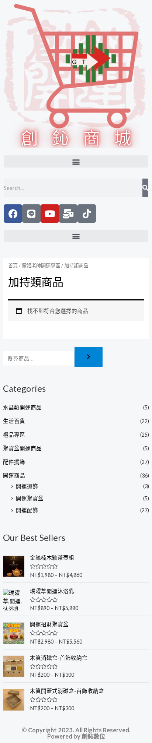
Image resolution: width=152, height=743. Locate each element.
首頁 (13, 265)
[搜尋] (89, 357)
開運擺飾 (27, 486)
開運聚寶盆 (30, 498)
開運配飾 (27, 510)
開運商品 (14, 475)
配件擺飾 (14, 462)
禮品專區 (14, 435)
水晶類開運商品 (22, 407)
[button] (76, 161)
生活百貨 (14, 421)
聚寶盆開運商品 (22, 448)
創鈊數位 (93, 736)
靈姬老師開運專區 (41, 265)
